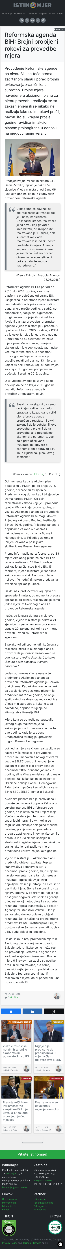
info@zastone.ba (43, 1180)
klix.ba (38, 474)
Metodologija (9, 1202)
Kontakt (6, 1209)
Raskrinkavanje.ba (43, 1202)
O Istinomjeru (9, 1199)
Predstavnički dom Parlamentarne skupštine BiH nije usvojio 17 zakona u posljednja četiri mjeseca (16, 1111)
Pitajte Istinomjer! (32, 1154)
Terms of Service (32, 1243)
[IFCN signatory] (9, 1227)
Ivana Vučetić (11, 1130)
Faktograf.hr (40, 1206)
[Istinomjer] (32, 4)
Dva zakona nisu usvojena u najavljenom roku (47, 1106)
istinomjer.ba (12, 1173)
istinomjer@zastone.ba (14, 1187)
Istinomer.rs (40, 1199)
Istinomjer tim (9, 1206)
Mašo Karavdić (11, 1070)
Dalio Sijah (13, 997)
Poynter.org (40, 1209)
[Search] (43, 20)
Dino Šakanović (44, 1130)
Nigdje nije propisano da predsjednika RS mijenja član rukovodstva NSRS (48, 1053)
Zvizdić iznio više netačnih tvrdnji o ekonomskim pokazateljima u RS (16, 1051)
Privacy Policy (9, 1243)
